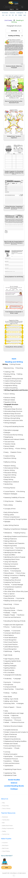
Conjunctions (16, 718)
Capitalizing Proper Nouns (12, 769)
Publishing (7, 376)
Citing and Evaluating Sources (14, 426)
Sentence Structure (18, 722)
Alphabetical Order (10, 775)
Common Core (5, 834)
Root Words (8, 696)
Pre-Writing (21, 491)
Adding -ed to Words (11, 701)
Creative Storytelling (10, 388)
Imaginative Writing (10, 385)
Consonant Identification (12, 633)
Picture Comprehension (12, 517)
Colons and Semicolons (11, 763)
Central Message (17, 584)
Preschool (12, 12)
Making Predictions (10, 539)
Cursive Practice (9, 491)
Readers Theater (9, 615)
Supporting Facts (9, 596)
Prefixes (6, 693)
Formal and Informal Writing (13, 435)
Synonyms (7, 682)
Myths (15, 612)
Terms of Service (6, 808)
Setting (6, 578)
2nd (3, 15)
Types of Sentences (10, 734)
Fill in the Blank (9, 672)
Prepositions (8, 720)
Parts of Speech (9, 707)
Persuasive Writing (10, 472)
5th (13, 15)
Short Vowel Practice (11, 642)
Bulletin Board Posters (7, 825)
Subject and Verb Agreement (13, 625)
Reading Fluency (20, 533)
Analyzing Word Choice (11, 559)
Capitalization (8, 765)
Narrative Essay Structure (12, 413)
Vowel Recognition (10, 640)
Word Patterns (9, 635)
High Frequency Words (11, 659)
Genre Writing (8, 448)
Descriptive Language (11, 430)
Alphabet (7, 521)
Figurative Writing (10, 402)
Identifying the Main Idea (12, 552)
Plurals (17, 748)
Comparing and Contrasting (13, 550)
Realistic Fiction (16, 452)
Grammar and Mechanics (12, 617)
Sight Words (8, 655)
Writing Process (15, 364)
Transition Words (9, 444)
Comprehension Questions (13, 587)
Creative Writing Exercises (12, 381)
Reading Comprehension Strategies (15, 529)
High (24, 15)
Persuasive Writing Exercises (13, 378)
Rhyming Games (9, 610)
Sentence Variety (9, 397)
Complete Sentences (11, 730)
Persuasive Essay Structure (13, 409)
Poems (20, 610)
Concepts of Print (10, 508)
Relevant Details (9, 400)
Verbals (6, 722)
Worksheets (5, 12)
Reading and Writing (14, 362)
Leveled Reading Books (14, 786)
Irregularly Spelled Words (12, 661)
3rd (6, 15)
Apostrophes (8, 756)
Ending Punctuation (10, 754)
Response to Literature (11, 482)
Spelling (17, 651)
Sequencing (8, 407)
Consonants (16, 631)
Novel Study (8, 604)
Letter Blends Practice (11, 647)
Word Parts (19, 689)
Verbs (6, 711)
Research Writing (10, 466)
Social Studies (14, 780)
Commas (7, 752)
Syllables (7, 631)
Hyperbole (15, 578)
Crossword (4, 842)
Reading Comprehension (8, 828)
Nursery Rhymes (9, 608)
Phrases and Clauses (11, 743)
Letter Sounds (16, 627)
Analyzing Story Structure (12, 580)
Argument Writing (10, 475)
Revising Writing (9, 374)
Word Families (9, 689)
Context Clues (8, 548)
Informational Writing (11, 468)
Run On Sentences (10, 737)
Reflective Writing (10, 462)
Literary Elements (10, 566)
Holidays (14, 789)
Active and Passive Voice (12, 746)
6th (16, 15)
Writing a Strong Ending (12, 418)
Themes (7, 584)
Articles (6, 715)
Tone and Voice (9, 441)
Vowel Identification (10, 637)
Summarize (20, 598)
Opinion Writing (9, 470)
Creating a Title (9, 372)
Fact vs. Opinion (9, 594)
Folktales (7, 612)
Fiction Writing (21, 448)
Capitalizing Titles (10, 773)
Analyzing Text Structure (12, 582)
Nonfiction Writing (10, 458)
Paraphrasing (8, 437)
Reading (19, 501)
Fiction (17, 604)
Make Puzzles (6, 838)
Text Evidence (8, 589)
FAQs (3, 802)
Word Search (5, 845)
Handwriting (8, 484)
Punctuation (8, 748)
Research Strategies (10, 494)
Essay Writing (8, 479)
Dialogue (7, 432)
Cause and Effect (9, 555)
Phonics (6, 627)
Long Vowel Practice (10, 644)
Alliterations (8, 533)
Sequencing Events (10, 545)
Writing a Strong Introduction (13, 416)
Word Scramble (9, 670)
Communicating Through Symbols (15, 519)
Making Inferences (10, 541)
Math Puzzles (5, 848)
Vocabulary (8, 678)
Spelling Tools (8, 663)
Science (14, 783)
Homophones (8, 684)
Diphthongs (8, 651)
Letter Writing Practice (11, 525)
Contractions (19, 756)
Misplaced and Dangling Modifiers (15, 741)
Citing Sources (9, 501)
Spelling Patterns (9, 668)
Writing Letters (9, 515)
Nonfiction (21, 615)
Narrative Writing (9, 477)
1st (25, 12)
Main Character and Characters (14, 543)
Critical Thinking (6, 851)
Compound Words (10, 687)
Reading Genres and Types (13, 600)
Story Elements (9, 598)
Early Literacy (8, 505)
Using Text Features (10, 561)
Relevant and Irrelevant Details (14, 439)
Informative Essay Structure (13, 411)
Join (6, 867)
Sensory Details (9, 446)
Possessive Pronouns (11, 759)
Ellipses (16, 761)
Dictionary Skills (9, 703)
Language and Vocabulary (12, 675)
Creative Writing (9, 456)
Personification (9, 573)
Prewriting (19, 368)
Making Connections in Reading (14, 575)
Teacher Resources (8, 813)
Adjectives (15, 715)
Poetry (6, 452)
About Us (4, 799)
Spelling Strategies (10, 665)
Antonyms (17, 682)
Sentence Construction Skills (13, 420)
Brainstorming (9, 368)
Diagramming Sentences (12, 739)
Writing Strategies (10, 423)
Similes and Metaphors (11, 568)
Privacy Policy (5, 805)
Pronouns (18, 720)
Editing (20, 374)
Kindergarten (19, 12)
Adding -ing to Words (11, 699)
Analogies (20, 703)
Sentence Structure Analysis (13, 726)
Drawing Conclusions (11, 564)
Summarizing (20, 548)
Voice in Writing (9, 394)
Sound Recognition (10, 649)
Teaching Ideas (5, 819)
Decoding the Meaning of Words (14, 621)
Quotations (7, 761)
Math (14, 359)
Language (17, 678)
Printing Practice (9, 488)
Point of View (21, 573)
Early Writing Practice (11, 512)
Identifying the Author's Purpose (14, 557)
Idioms (6, 571)
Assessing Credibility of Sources (14, 497)
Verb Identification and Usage (14, 713)
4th (10, 15)
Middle (20, 15)
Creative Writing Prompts (12, 383)
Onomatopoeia (16, 571)
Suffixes (14, 693)
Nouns (19, 707)
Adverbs (7, 718)
